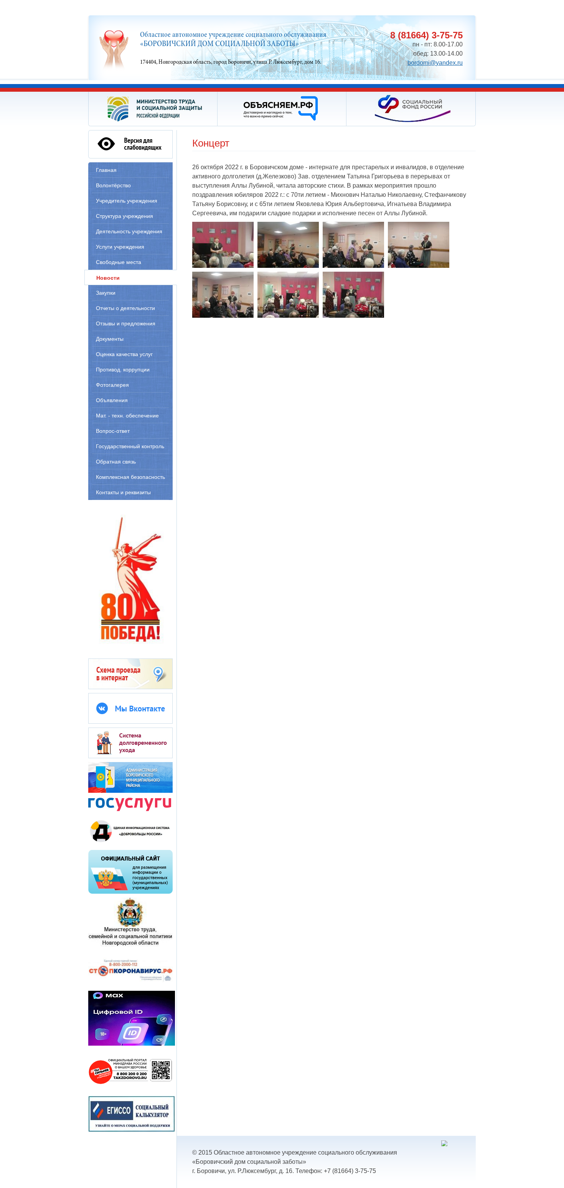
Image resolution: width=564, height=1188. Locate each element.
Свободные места (118, 262)
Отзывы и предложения (125, 323)
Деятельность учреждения (129, 231)
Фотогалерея (112, 385)
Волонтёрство (113, 185)
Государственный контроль (130, 446)
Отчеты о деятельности (125, 308)
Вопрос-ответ (113, 431)
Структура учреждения (124, 216)
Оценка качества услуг (124, 354)
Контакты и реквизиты (123, 492)
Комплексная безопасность (130, 477)
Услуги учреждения (120, 247)
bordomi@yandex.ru (435, 62)
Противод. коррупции (123, 369)
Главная (106, 170)
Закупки (105, 293)
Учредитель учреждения (126, 201)
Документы (110, 339)
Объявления (112, 400)
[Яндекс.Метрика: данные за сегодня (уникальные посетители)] (456, 1143)
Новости (108, 278)
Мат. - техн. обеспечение (127, 415)
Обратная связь (116, 462)
